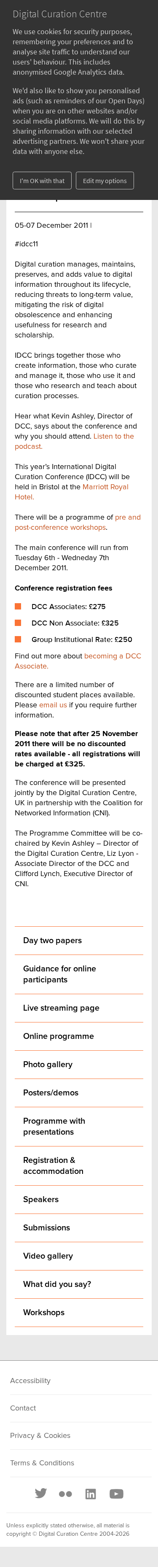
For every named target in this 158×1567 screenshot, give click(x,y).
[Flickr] (65, 1494)
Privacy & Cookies (40, 1436)
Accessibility (30, 1381)
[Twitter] (41, 1494)
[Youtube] (115, 1494)
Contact (23, 1408)
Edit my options (105, 180)
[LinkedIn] (90, 1494)
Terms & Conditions (42, 1463)
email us (53, 705)
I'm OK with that (42, 180)
